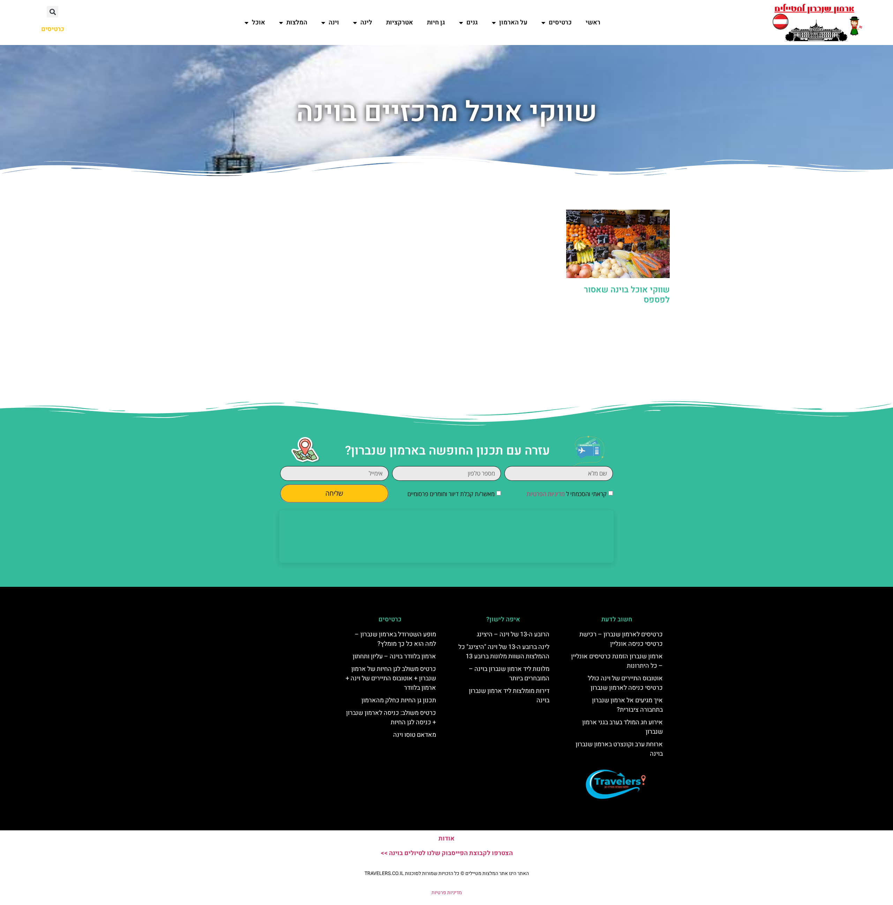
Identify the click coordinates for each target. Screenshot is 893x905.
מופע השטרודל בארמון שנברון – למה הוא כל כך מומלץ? (395, 639)
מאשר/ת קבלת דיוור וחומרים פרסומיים (451, 494)
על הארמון (513, 22)
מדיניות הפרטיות (545, 494)
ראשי (593, 22)
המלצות (296, 22)
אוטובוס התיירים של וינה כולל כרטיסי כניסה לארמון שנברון (625, 683)
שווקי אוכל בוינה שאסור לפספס (627, 295)
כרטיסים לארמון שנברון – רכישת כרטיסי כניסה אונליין (621, 639)
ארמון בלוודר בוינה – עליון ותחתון (394, 656)
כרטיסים (560, 22)
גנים (472, 22)
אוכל (258, 22)
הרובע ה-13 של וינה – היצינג (513, 634)
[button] (52, 11)
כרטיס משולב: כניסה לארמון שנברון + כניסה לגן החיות (391, 717)
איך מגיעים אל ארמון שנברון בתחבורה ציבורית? (627, 705)
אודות (446, 838)
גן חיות (436, 22)
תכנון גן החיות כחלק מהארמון (398, 700)
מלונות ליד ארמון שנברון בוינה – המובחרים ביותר (509, 673)
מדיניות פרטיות (447, 892)
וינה (334, 22)
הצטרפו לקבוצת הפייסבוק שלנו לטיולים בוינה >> (447, 853)
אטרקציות (399, 22)
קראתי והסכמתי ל (566, 494)
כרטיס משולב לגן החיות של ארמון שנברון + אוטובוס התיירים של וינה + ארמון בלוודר (391, 678)
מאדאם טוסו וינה (414, 735)
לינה (366, 22)
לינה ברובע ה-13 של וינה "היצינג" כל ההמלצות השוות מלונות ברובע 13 (503, 651)
